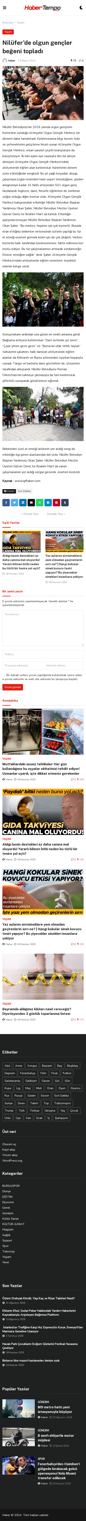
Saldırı (32, 1096)
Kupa (8, 1088)
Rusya (18, 1096)
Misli (39, 1088)
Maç (28, 1088)
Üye (18, 1118)
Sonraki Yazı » (56, 514)
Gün (67, 1081)
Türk (22, 1111)
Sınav (21, 1103)
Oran (50, 1088)
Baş (59, 1066)
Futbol (67, 1073)
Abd (7, 1066)
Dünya (6, 1191)
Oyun (62, 1088)
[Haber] (4, 60)
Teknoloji (8, 1251)
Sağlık (6, 1235)
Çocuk (74, 1111)
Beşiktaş (72, 1066)
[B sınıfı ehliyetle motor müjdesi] (18, 1437)
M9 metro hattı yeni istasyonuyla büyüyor (55, 1409)
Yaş (62, 1111)
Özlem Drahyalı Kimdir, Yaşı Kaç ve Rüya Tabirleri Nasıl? (38, 1298)
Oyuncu (75, 1088)
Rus (7, 1096)
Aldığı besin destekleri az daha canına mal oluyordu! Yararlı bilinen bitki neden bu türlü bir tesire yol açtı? (39, 849)
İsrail (39, 1118)
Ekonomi (8, 1202)
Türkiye (34, 1111)
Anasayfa (7, 22)
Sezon (45, 1096)
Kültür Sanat (10, 1219)
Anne (18, 1066)
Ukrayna (50, 1111)
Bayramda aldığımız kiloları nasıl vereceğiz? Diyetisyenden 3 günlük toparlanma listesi (36, 1011)
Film (43, 1073)
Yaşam (20, 22)
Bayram (47, 1066)
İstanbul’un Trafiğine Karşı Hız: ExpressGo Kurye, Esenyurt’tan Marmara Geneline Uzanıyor (42, 1329)
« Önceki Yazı (29, 514)
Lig (18, 1088)
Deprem (10, 1073)
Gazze (46, 1081)
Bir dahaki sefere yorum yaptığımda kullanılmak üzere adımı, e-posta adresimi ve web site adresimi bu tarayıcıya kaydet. (42, 677)
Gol (57, 1081)
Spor (5, 1246)
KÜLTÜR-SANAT (13, 1224)
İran (28, 1118)
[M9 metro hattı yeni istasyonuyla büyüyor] (18, 1408)
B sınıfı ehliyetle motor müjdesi (56, 1438)
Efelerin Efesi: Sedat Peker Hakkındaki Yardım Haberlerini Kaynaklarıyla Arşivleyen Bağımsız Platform (39, 1313)
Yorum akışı (9, 1155)
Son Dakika (24, 491)
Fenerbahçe (27, 1073)
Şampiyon (61, 1118)
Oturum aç (9, 1144)
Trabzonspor (62, 1103)
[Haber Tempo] (42, 7)
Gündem (7, 1213)
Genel (6, 1208)
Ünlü (8, 1118)
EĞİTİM (7, 1197)
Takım (34, 1103)
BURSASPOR (11, 1186)
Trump (9, 1111)
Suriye (9, 1103)
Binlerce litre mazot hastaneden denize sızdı (30, 1360)
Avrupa (32, 1066)
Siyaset (7, 1240)
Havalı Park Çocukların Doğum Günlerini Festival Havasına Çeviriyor (40, 1346)
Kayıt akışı (8, 1150)
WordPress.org (12, 1161)
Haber (11, 60)
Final (54, 1073)
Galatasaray (12, 1081)
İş (49, 1118)
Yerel (5, 1262)
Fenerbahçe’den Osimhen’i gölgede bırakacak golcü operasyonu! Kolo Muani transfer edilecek (59, 1471)
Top (46, 1103)
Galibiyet (31, 1081)
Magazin (7, 1229)
